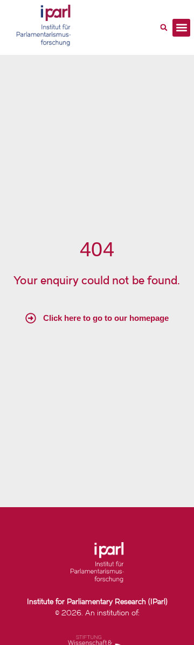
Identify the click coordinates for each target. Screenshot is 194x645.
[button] (163, 27)
